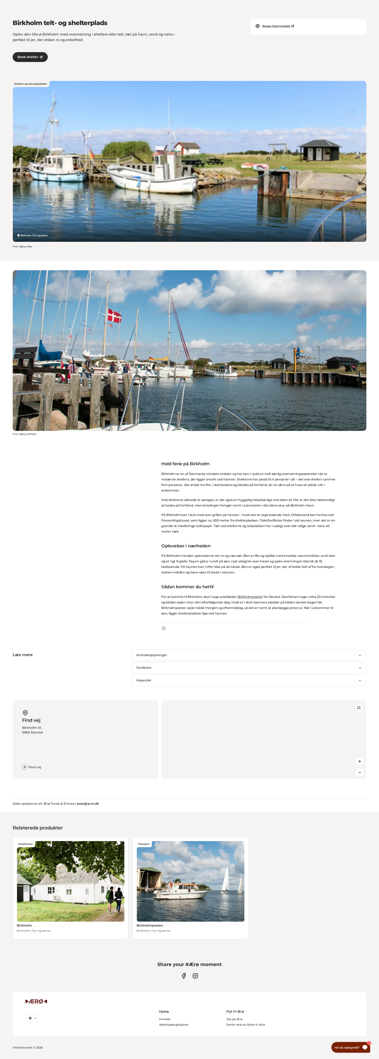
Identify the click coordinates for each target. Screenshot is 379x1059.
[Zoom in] (359, 761)
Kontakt (165, 1019)
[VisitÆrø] (36, 1001)
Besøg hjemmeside (276, 26)
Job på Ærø (234, 1019)
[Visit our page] (195, 975)
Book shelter (28, 57)
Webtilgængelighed (173, 1024)
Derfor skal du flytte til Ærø (245, 1024)
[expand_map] (359, 707)
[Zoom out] (359, 772)
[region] (263, 739)
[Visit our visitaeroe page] (183, 975)
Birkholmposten (250, 597)
